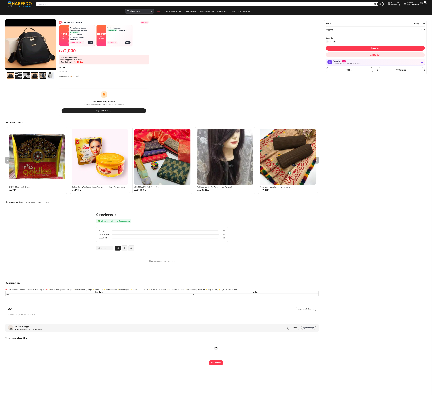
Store (40, 202)
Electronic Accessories (240, 11)
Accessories (222, 11)
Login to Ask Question (306, 309)
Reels (159, 11)
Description (30, 202)
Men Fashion (191, 11)
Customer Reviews (15, 202)
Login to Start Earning (103, 111)
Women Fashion (207, 11)
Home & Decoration (173, 11)
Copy (90, 42)
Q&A (47, 202)
